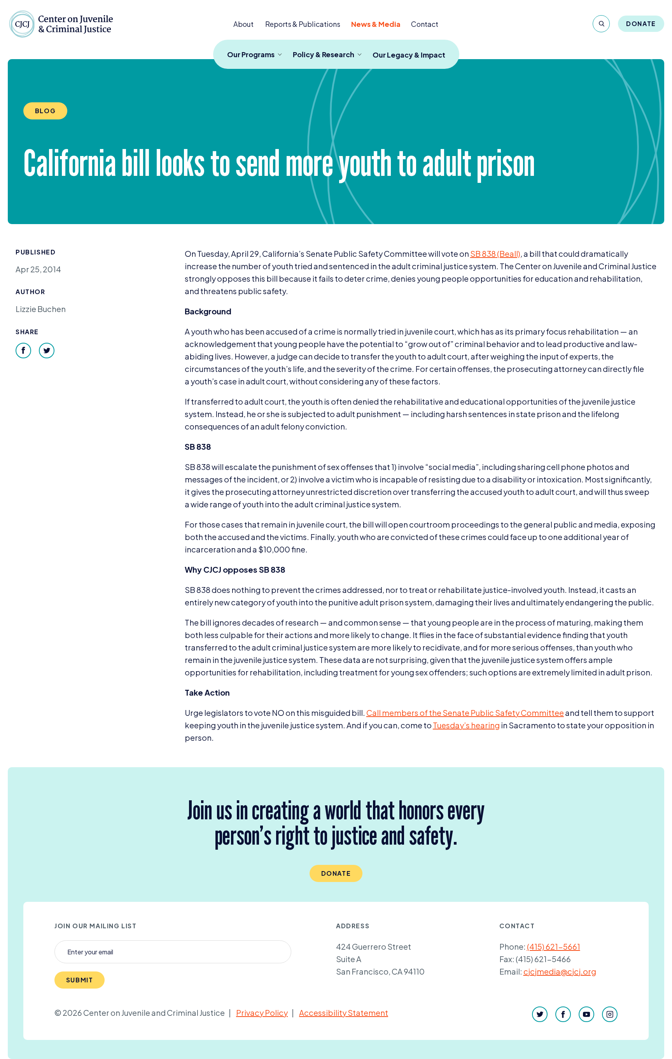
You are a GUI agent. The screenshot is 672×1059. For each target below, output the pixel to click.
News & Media (376, 23)
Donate (641, 23)
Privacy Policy (262, 1012)
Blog (45, 111)
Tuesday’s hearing (466, 725)
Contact (424, 23)
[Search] (601, 23)
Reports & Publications (302, 23)
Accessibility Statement (343, 1012)
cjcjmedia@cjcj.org (559, 971)
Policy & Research (323, 54)
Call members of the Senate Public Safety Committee (465, 712)
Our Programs (251, 54)
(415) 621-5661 (553, 946)
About (243, 23)
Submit (79, 980)
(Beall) (495, 253)
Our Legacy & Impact (409, 54)
